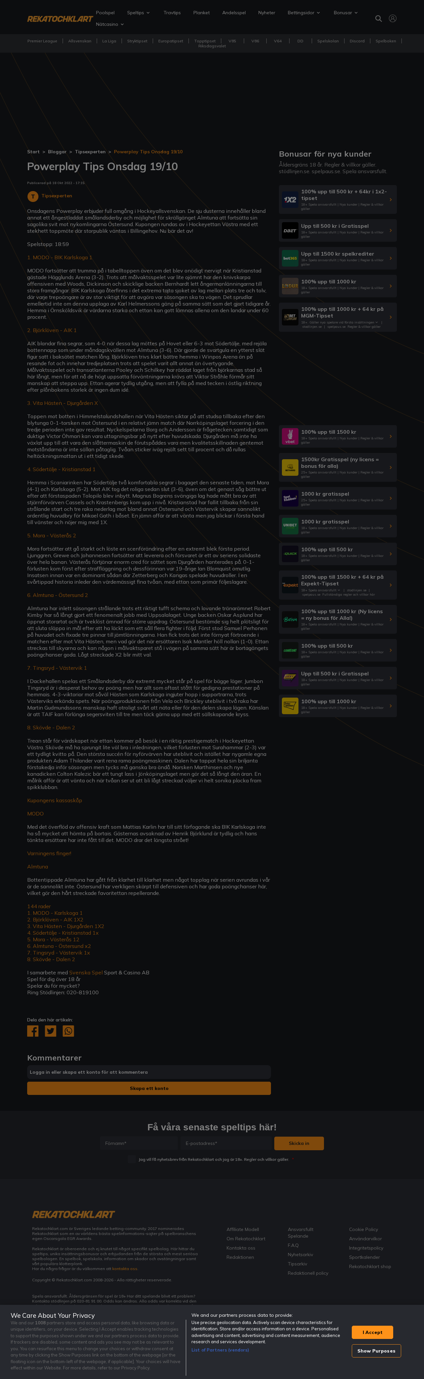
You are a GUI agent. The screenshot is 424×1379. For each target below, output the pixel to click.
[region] (212, 1342)
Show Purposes (376, 1351)
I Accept (373, 1332)
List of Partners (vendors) (220, 1350)
